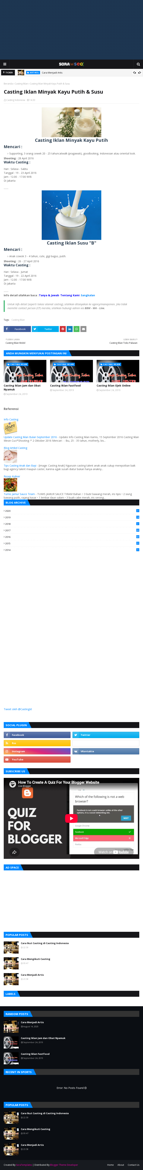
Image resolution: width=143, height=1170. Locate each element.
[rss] (37, 743)
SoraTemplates (24, 1164)
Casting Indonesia (15, 100)
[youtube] (37, 759)
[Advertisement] (71, 30)
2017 (72, 530)
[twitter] (105, 735)
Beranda (8, 83)
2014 (71, 550)
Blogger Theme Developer (64, 1164)
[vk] (105, 751)
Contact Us (133, 1164)
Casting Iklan (21, 83)
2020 (71, 511)
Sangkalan (88, 295)
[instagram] (37, 751)
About (120, 1164)
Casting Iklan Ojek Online (114, 385)
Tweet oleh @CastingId (18, 709)
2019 (72, 517)
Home (110, 1164)
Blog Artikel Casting (15, 448)
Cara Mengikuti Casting (35, 959)
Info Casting (11, 419)
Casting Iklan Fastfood (65, 385)
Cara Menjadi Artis (52, 72)
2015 (72, 543)
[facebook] (37, 735)
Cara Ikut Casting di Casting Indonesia (45, 943)
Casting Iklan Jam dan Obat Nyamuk (22, 387)
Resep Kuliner (12, 476)
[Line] (105, 743)
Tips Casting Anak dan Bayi (20, 465)
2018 (71, 524)
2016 (72, 537)
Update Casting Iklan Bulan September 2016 (30, 437)
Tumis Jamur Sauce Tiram (19, 494)
